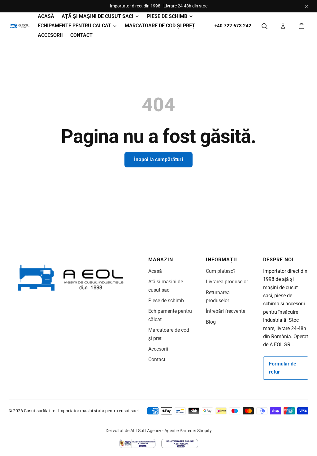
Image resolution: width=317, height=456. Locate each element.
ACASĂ (46, 16)
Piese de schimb (166, 300)
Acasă (155, 271)
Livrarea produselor (227, 282)
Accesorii (158, 349)
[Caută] (264, 26)
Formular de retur (282, 368)
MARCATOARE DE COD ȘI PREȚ (160, 26)
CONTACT (81, 35)
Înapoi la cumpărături (158, 159)
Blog (211, 322)
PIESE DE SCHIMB (167, 16)
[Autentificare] (283, 26)
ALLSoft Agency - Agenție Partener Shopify (171, 430)
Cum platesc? (221, 271)
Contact (156, 359)
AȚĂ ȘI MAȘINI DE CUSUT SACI (97, 16)
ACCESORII (50, 35)
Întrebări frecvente (225, 311)
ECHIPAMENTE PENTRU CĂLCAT (74, 26)
